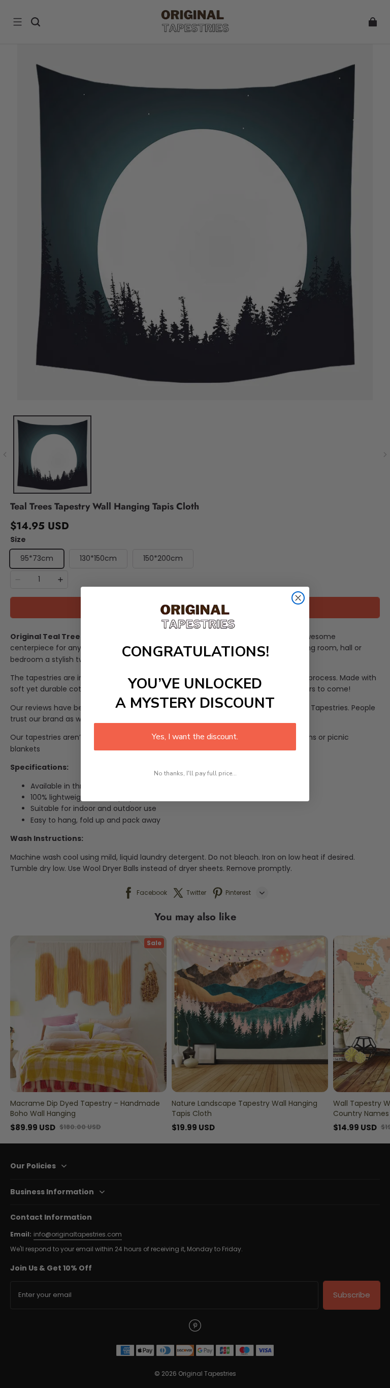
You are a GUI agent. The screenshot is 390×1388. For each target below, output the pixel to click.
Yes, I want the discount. (195, 736)
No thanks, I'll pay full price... (195, 773)
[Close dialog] (298, 598)
